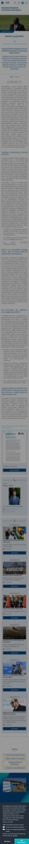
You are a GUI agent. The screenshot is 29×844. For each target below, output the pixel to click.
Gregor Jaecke (7, 44)
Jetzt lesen (14, 553)
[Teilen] (19, 82)
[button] (2, 775)
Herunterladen (14, 470)
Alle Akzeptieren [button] (22, 841)
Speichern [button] (7, 841)
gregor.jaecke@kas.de (11, 509)
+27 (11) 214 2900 (10, 511)
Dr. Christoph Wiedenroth (19, 44)
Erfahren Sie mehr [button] (8, 822)
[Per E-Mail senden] (15, 82)
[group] (14, 787)
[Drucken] (12, 82)
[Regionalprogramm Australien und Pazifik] (7, 3)
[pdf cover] (14, 447)
